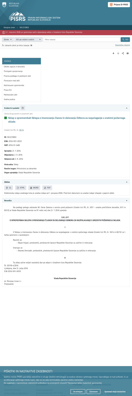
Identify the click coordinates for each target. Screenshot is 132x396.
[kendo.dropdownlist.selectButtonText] (40, 39)
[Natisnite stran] (127, 53)
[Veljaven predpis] (5, 118)
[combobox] (28, 39)
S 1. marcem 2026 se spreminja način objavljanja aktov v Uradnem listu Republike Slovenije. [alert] (44, 32)
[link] (9, 27)
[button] (66, 108)
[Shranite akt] (118, 53)
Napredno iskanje (122, 45)
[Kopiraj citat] (22, 108)
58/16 (21, 130)
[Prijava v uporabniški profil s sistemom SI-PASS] (119, 4)
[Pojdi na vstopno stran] (10, 7)
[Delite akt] (123, 53)
